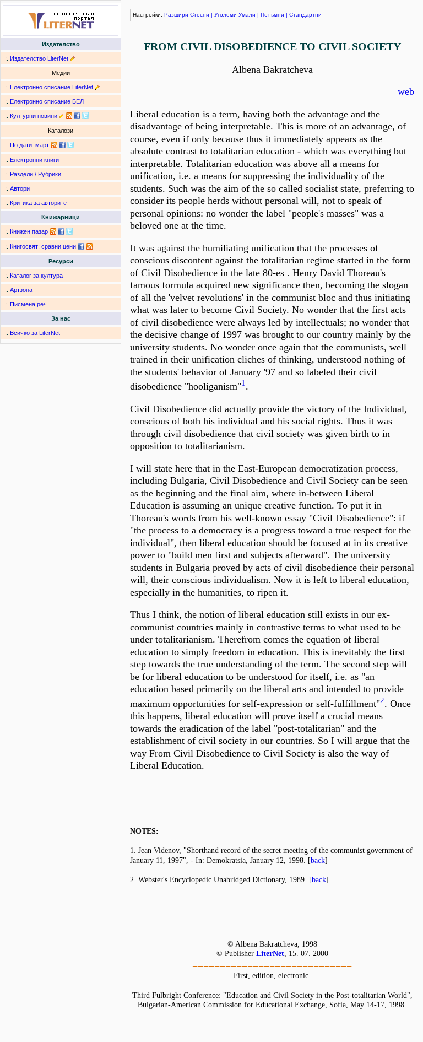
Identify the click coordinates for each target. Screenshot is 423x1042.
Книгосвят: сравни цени (43, 246)
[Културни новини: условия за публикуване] (61, 115)
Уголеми (225, 15)
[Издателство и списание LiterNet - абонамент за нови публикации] (54, 145)
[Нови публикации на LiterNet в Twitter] (70, 145)
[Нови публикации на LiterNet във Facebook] (62, 145)
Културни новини (33, 115)
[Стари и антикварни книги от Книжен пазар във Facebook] (61, 231)
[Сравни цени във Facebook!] (81, 246)
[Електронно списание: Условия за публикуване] (97, 87)
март (42, 145)
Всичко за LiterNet (35, 333)
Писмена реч (28, 304)
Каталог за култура (36, 275)
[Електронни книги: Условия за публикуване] (72, 58)
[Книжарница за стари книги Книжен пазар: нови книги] (53, 231)
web (406, 91)
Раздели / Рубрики (35, 174)
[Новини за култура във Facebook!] (77, 115)
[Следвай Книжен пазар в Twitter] (69, 231)
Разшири (176, 15)
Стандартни (305, 15)
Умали (247, 15)
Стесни (199, 15)
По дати (21, 145)
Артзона (21, 290)
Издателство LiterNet (39, 58)
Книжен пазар (29, 231)
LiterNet (270, 953)
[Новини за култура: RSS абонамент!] (69, 115)
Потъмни (272, 15)
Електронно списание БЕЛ (47, 101)
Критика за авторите (38, 202)
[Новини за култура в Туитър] (85, 115)
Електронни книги (34, 159)
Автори (20, 188)
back (318, 860)
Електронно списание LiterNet (51, 87)
